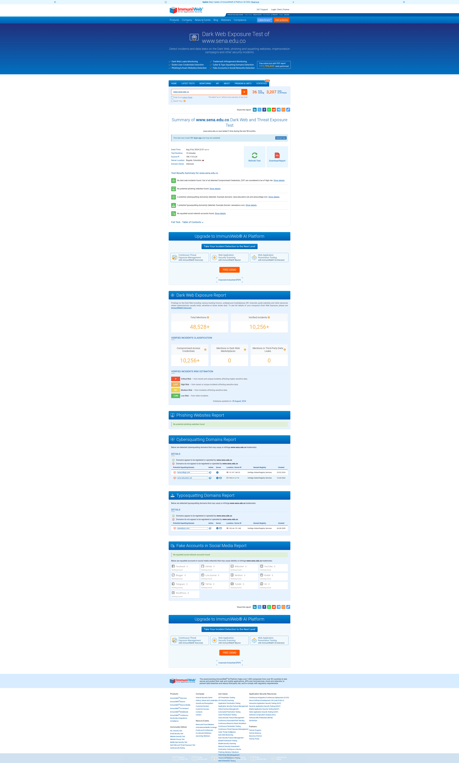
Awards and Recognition (204, 703)
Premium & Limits (243, 83)
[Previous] (55, 2)
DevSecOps (253, 720)
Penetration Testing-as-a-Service (229, 749)
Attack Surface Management (228, 709)
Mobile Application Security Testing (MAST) (264, 709)
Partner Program (255, 730)
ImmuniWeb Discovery (178, 698)
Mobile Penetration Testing (227, 741)
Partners (253, 726)
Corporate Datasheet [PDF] (229, 280)
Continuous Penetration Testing (229, 726)
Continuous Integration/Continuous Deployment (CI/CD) (269, 697)
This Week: (266, 15)
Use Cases (223, 694)
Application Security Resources (262, 694)
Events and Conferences (204, 730)
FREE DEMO (229, 269)
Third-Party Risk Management (228, 755)
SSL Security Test (176, 731)
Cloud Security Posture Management (231, 718)
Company (200, 694)
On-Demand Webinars (203, 733)
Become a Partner (255, 736)
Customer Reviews (202, 706)
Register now (258, 2)
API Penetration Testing (226, 697)
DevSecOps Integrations (178, 718)
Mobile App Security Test (178, 742)
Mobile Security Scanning (227, 743)
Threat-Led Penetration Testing (229, 758)
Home (174, 83)
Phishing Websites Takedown (228, 752)
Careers (198, 715)
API (217, 83)
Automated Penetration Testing (229, 712)
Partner (286, 9)
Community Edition (178, 727)
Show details (279, 180)
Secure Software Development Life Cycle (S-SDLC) (266, 700)
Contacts (199, 712)
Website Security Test (177, 736)
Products (174, 694)
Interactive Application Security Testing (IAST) (265, 703)
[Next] (404, 2)
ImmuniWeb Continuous (179, 715)
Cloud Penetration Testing (227, 715)
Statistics (262, 82)
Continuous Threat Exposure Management (233, 729)
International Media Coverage (206, 727)
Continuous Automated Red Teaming (231, 720)
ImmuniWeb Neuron (177, 702)
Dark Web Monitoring (225, 735)
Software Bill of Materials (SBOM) (261, 718)
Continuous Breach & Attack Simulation (232, 723)
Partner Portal (254, 739)
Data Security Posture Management (230, 738)
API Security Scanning (226, 700)
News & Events (202, 721)
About (227, 83)
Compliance (174, 721)
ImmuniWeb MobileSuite (179, 712)
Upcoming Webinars (203, 736)
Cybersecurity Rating (177, 748)
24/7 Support (262, 9)
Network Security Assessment (228, 746)
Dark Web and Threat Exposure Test (182, 745)
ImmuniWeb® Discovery (181, 308)
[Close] (293, 2)
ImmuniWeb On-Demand (179, 708)
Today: (281, 15)
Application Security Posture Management (233, 706)
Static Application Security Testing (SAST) (263, 712)
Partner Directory (255, 733)
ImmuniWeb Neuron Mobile (180, 705)
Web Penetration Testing (226, 761)
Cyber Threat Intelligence (227, 732)
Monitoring (205, 83)
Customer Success (202, 709)
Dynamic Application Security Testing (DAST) (264, 706)
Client (279, 9)
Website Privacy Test (177, 739)
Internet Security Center (235, 15)
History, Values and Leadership (207, 700)
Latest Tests (188, 83)
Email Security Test (176, 734)
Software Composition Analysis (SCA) (262, 715)
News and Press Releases (205, 724)
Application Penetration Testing (229, 703)
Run (244, 92)
